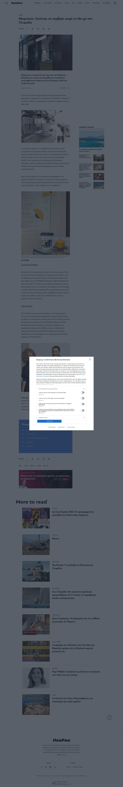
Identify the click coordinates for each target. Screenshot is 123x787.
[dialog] (61, 393)
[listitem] (61, 389)
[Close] (90, 360)
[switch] (82, 392)
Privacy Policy (71, 427)
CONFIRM (49, 421)
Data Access (61, 427)
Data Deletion (52, 427)
